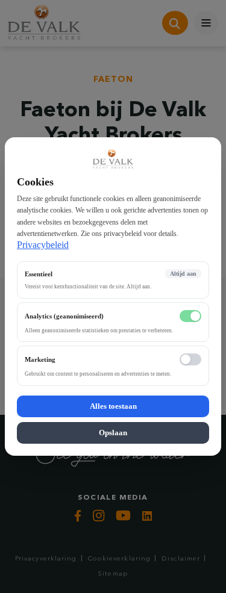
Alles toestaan (113, 406)
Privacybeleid (43, 245)
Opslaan (113, 432)
